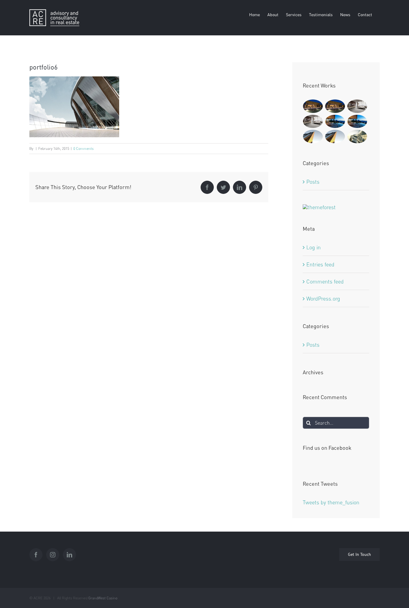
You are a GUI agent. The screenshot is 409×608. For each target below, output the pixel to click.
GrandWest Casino (102, 598)
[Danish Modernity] (313, 136)
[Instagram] (52, 554)
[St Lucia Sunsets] (335, 121)
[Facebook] (36, 554)
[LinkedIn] (69, 554)
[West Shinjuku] (357, 136)
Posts (312, 181)
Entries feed (320, 264)
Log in (313, 247)
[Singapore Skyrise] (357, 106)
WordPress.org (323, 298)
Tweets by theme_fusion (331, 502)
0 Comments (83, 148)
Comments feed (325, 281)
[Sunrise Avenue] (313, 106)
